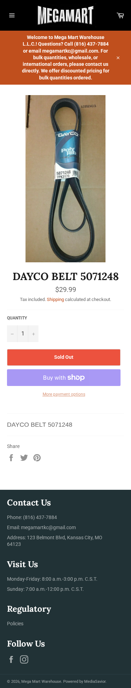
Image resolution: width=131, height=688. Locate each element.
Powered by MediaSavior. (85, 681)
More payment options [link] (64, 394)
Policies (15, 623)
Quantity (17, 318)
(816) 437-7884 (40, 517)
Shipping (55, 299)
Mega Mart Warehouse (41, 681)
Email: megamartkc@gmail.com (41, 527)
